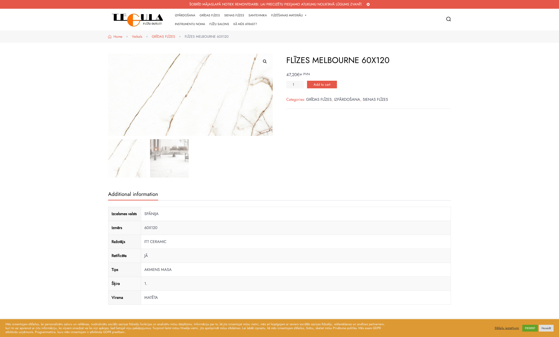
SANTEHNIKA (257, 15)
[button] (265, 61)
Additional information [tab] (133, 194)
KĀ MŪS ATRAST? (245, 24)
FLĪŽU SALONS (219, 24)
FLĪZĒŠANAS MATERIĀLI (287, 15)
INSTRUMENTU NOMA (190, 24)
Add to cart (322, 84)
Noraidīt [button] (546, 328)
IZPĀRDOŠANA (185, 15)
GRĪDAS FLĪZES (210, 15)
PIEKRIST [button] (530, 328)
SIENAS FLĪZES (234, 15)
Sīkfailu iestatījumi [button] (507, 328)
